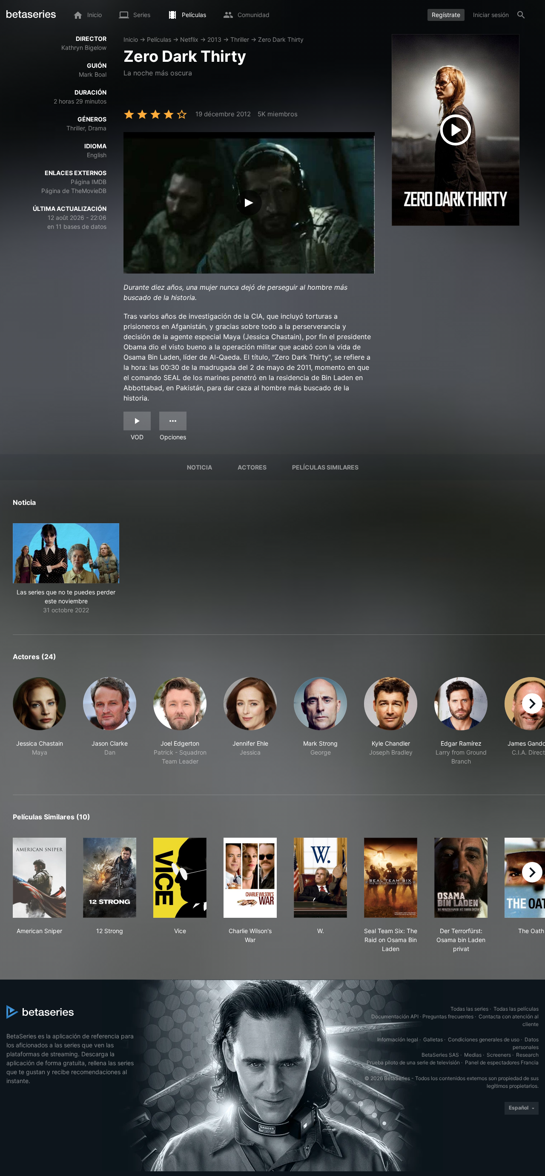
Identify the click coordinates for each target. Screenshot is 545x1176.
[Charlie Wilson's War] (250, 878)
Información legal (397, 1039)
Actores (252, 467)
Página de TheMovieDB (73, 190)
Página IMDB (88, 181)
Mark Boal (92, 74)
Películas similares (325, 467)
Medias (473, 1055)
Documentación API (395, 1016)
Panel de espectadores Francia (502, 1062)
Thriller (239, 39)
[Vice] (180, 878)
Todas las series (469, 1009)
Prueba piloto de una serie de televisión (413, 1062)
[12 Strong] (109, 878)
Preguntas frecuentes (447, 1016)
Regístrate (446, 14)
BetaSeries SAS (440, 1055)
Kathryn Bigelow (83, 47)
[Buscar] (521, 15)
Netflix (189, 39)
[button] (66, 568)
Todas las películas (516, 1009)
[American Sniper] (39, 878)
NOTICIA (199, 467)
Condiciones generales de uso (483, 1039)
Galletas (433, 1039)
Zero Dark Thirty (281, 39)
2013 (214, 39)
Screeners (499, 1055)
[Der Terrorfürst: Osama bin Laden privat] (461, 878)
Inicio (130, 39)
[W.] (320, 878)
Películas (159, 39)
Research (527, 1055)
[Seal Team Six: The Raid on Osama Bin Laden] (390, 878)
